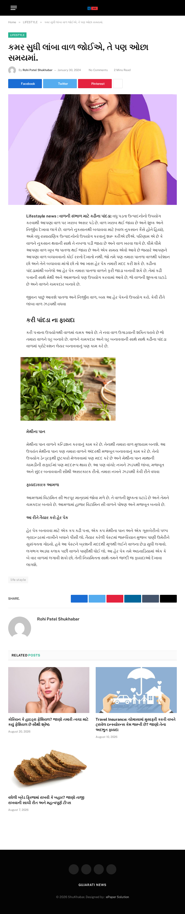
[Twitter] (13, 241)
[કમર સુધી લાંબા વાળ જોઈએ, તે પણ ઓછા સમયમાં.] (92, 149)
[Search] (172, 7)
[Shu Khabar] (92, 8)
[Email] (13, 278)
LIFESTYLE (17, 35)
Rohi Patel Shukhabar (38, 70)
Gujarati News (93, 885)
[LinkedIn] (13, 253)
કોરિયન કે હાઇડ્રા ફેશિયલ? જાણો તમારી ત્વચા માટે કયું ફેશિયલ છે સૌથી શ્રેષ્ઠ (48, 722)
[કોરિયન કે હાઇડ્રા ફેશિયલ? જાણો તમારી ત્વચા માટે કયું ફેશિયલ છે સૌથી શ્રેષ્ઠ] (48, 690)
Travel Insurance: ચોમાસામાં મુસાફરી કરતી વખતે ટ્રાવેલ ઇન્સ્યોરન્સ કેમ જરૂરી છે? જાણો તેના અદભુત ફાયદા (136, 724)
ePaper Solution (117, 897)
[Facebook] (13, 228)
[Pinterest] (13, 265)
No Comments (98, 70)
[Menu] (14, 7)
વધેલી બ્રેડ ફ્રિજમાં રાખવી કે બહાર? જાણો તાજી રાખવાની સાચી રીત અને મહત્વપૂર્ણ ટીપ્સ (46, 800)
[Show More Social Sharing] (118, 83)
